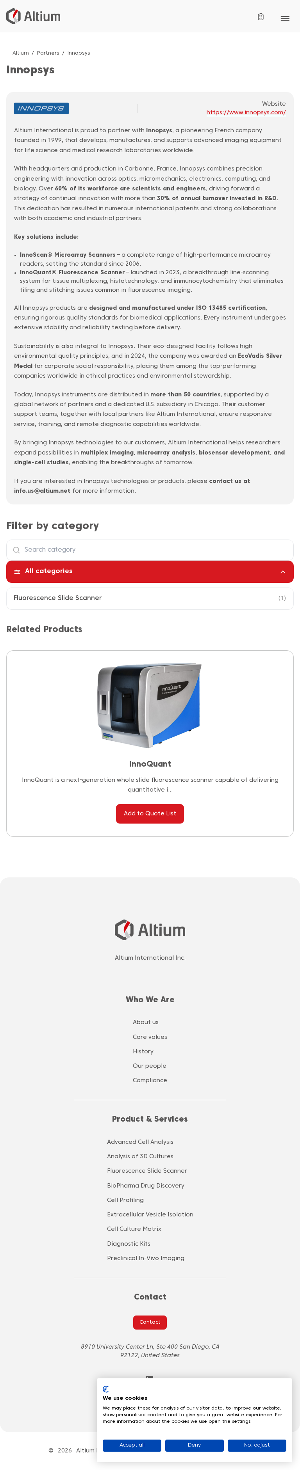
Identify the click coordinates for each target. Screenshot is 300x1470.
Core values (150, 1037)
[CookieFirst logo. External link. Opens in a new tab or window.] (106, 1389)
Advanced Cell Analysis (140, 1142)
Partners (48, 53)
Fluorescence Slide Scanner (58, 598)
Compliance (150, 1080)
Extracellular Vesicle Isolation (150, 1215)
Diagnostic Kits (128, 1244)
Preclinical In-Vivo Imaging (145, 1258)
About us (146, 1022)
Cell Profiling (125, 1200)
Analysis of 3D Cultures (140, 1156)
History (143, 1052)
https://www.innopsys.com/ (246, 112)
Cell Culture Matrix (134, 1229)
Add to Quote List (150, 814)
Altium (20, 53)
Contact (150, 1322)
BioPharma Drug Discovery (145, 1186)
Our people (149, 1066)
